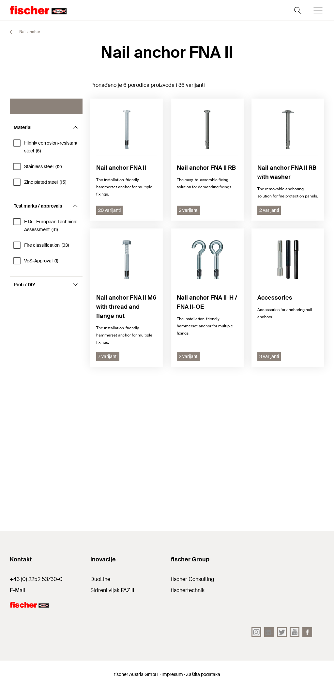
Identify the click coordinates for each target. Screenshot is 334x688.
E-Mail (17, 590)
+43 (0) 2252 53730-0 (36, 579)
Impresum (172, 674)
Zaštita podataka (203, 674)
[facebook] (307, 632)
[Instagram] (256, 632)
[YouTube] (294, 632)
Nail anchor (29, 31)
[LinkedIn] (269, 632)
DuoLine (100, 579)
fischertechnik (188, 590)
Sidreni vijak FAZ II (112, 590)
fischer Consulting (192, 579)
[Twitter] (282, 632)
